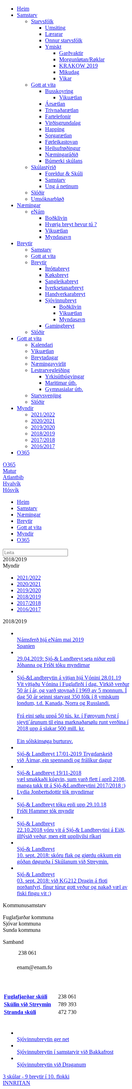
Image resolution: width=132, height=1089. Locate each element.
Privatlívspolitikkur (108, 1076)
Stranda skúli (20, 1012)
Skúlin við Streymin (27, 1004)
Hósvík (11, 490)
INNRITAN (16, 1083)
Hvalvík (12, 484)
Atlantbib (13, 477)
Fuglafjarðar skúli (25, 997)
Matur (9, 471)
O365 (9, 465)
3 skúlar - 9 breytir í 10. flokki (36, 1076)
